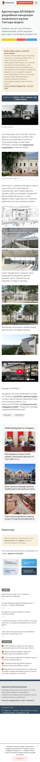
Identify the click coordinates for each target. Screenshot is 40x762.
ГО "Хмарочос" (7, 710)
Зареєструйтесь (9, 540)
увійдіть (21, 540)
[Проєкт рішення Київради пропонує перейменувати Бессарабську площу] (20, 474)
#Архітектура (19, 415)
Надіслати (25, 5)
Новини (23, 39)
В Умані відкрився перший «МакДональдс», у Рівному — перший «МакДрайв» (18, 604)
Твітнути (15, 5)
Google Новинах (21, 99)
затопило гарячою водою (25, 396)
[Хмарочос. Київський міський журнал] (8, 3)
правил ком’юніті (15, 553)
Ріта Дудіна (33, 39)
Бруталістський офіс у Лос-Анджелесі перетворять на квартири (15, 595)
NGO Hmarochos (25, 710)
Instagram (29, 97)
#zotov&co (7, 415)
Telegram (16, 97)
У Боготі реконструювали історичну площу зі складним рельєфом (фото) (19, 659)
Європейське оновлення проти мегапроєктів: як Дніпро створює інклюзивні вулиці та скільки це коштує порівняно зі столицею (19, 671)
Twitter (22, 97)
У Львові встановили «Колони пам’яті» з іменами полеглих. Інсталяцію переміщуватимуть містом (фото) (19, 623)
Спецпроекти (20, 713)
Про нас (35, 710)
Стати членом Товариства (15, 86)
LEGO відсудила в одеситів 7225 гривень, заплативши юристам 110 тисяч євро (19, 456)
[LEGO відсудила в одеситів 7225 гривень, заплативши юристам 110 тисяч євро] (20, 442)
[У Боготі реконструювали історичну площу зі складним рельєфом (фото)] (20, 504)
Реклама (16, 710)
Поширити (7, 5)
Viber (35, 97)
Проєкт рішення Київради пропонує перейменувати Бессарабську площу (16, 653)
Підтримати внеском (25, 3)
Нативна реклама (9, 713)
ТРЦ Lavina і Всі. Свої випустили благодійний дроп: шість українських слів (18, 633)
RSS (28, 713)
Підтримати (35, 5)
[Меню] (36, 2)
